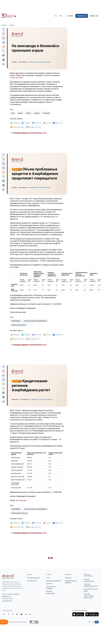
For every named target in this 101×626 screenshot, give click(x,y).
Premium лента (32, 581)
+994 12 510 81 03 (7, 598)
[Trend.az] (8, 16)
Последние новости (33, 578)
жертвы (36, 113)
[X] (13, 614)
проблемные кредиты (18, 325)
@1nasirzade (21, 500)
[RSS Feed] (30, 614)
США (12, 113)
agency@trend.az (7, 601)
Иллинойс (46, 113)
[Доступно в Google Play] (92, 614)
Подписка (68, 578)
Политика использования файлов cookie (89, 595)
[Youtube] (17, 614)
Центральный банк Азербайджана (35, 321)
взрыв (20, 113)
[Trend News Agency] (7, 576)
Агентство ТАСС (16, 78)
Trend (45, 75)
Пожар (28, 113)
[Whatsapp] (4, 614)
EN (89, 622)
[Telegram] (21, 614)
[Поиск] (56, 16)
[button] (3, 29)
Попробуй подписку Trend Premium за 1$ (29, 133)
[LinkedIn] (26, 614)
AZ (93, 622)
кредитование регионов (19, 513)
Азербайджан (15, 321)
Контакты (49, 583)
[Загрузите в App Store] (78, 614)
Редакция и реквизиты (53, 581)
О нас (48, 578)
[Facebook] (8, 614)
